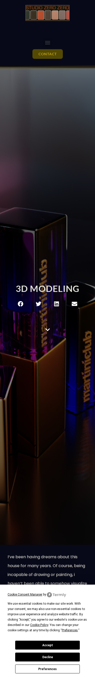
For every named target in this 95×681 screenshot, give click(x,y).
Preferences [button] (70, 630)
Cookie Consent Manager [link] (25, 594)
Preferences (47, 669)
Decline (47, 657)
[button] (47, 42)
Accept (47, 645)
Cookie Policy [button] (39, 625)
